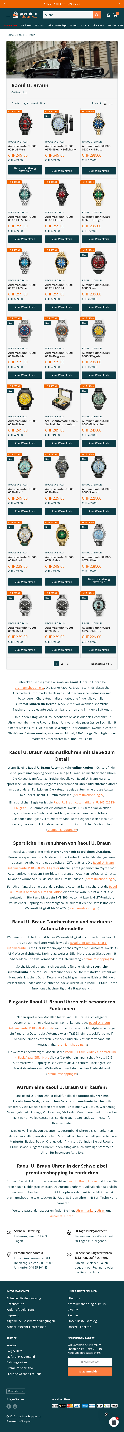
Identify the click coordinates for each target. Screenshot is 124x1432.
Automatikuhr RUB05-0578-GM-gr (59, 559)
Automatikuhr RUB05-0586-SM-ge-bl (96, 354)
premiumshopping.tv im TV (87, 1304)
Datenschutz (15, 1304)
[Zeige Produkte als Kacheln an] (105, 103)
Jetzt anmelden (89, 1371)
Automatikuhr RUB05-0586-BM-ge (22, 422)
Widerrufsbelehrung (20, 1310)
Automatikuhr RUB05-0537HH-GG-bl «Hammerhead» (59, 286)
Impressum (14, 1315)
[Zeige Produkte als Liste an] (111, 103)
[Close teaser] (106, 1414)
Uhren (73, 25)
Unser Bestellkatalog (82, 1321)
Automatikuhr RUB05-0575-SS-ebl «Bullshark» (61, 147)
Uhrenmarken (85, 1210)
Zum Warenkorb (62, 171)
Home (10, 35)
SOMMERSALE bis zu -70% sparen (62, 4)
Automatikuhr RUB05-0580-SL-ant (59, 490)
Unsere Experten (79, 1327)
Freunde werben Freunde (23, 1374)
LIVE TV (73, 1310)
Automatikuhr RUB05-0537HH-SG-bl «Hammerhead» (96, 147)
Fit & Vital (39, 25)
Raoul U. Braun (26, 35)
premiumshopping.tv (29, 687)
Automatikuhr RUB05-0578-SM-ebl (96, 559)
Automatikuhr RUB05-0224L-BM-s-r (22, 147)
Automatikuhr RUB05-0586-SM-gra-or (59, 354)
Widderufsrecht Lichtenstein (26, 1327)
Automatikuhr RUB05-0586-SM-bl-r (22, 354)
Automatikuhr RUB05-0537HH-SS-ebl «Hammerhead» (22, 218)
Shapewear (98, 25)
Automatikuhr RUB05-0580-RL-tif (22, 490)
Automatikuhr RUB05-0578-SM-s (59, 629)
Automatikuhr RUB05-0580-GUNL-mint (96, 422)
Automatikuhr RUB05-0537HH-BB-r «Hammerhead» (59, 218)
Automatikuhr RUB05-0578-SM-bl (22, 629)
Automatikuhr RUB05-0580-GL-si (22, 559)
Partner (73, 1315)
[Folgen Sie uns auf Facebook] (8, 1406)
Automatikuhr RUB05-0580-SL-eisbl (96, 490)
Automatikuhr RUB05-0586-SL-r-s (96, 286)
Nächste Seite (100, 663)
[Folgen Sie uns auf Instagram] (15, 1406)
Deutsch (13, 1391)
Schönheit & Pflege (57, 25)
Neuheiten (26, 25)
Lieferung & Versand (20, 1357)
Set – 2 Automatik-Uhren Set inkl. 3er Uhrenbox (61, 422)
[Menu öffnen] (8, 15)
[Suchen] (97, 14)
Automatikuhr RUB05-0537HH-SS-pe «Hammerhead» (22, 286)
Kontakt (12, 1345)
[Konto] (108, 15)
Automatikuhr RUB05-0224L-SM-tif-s (96, 629)
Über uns (74, 1298)
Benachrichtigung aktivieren (25, 170)
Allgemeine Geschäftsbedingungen (30, 1321)
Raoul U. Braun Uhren (82, 1181)
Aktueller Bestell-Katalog (23, 1298)
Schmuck (84, 25)
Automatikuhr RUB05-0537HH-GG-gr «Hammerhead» (96, 218)
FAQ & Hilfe (14, 1351)
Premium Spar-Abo (19, 1368)
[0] (115, 15)
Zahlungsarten (16, 1362)
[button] (114, 1422)
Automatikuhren (61, 1216)
